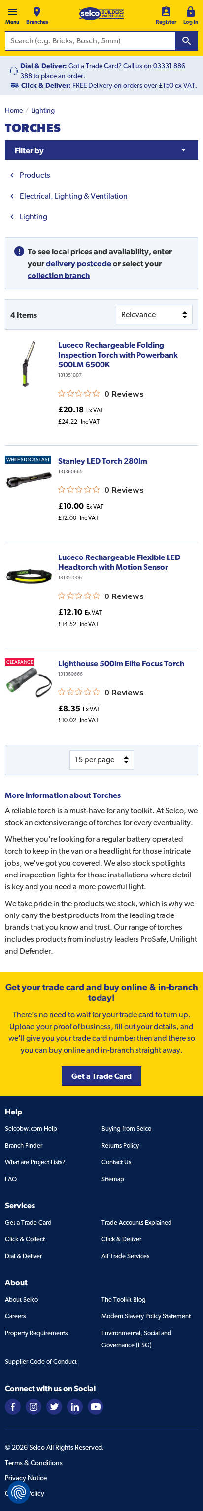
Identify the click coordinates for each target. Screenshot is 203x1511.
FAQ (11, 1179)
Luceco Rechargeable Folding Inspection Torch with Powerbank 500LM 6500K (118, 354)
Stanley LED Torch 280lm (102, 460)
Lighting (43, 110)
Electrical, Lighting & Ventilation (74, 195)
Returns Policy (120, 1145)
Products (35, 175)
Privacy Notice (26, 1478)
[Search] (186, 41)
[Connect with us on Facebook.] (13, 1406)
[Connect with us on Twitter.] (54, 1406)
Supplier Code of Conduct (41, 1361)
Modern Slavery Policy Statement (146, 1316)
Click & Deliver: (46, 85)
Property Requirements (36, 1333)
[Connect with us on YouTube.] (95, 1406)
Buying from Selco (126, 1128)
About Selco (21, 1299)
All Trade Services (125, 1256)
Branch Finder (23, 1145)
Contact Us (116, 1162)
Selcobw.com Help (31, 1128)
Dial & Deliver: (43, 66)
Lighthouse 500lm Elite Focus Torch (121, 663)
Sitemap (113, 1179)
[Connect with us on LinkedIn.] (75, 1406)
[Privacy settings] (18, 1492)
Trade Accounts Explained (137, 1222)
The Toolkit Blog (124, 1299)
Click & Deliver (121, 1239)
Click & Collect (25, 1239)
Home (14, 110)
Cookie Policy (24, 1493)
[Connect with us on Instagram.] (33, 1406)
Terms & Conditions (34, 1463)
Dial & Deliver (23, 1256)
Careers (15, 1316)
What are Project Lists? (35, 1162)
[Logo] (101, 13)
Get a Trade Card (28, 1222)
